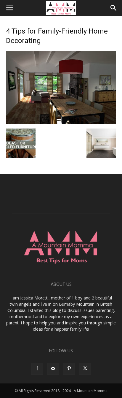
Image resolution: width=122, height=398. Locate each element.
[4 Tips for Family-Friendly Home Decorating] (61, 122)
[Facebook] (37, 369)
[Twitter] (85, 369)
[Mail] (53, 369)
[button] (9, 8)
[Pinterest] (69, 369)
